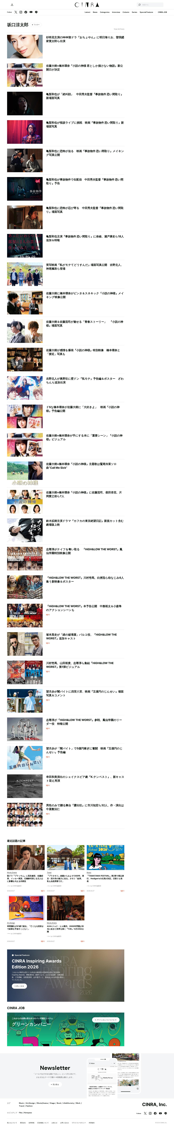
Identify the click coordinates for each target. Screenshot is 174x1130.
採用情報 (31, 1123)
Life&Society (68, 1103)
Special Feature (146, 12)
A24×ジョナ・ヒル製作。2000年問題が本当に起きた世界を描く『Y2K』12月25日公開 (65, 929)
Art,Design (30, 1103)
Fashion (29, 1106)
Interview (116, 12)
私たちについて (12, 1123)
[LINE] (36, 12)
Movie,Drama (42, 1103)
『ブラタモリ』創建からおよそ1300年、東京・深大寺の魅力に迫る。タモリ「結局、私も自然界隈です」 (65, 878)
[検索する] (139, 5)
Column (126, 12)
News (95, 12)
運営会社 (23, 1123)
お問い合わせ (64, 1123)
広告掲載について (43, 1123)
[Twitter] (16, 12)
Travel (21, 1106)
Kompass (28, 1112)
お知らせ (54, 1123)
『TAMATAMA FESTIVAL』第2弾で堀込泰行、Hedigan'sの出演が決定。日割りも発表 (105, 878)
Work (78, 1103)
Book (59, 1103)
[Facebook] (26, 12)
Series (134, 12)
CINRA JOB (162, 12)
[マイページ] (12, 4)
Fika (20, 1112)
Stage (52, 1103)
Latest (87, 12)
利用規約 (92, 1123)
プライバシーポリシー (79, 1123)
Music (21, 1103)
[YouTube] (31, 12)
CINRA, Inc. (154, 1104)
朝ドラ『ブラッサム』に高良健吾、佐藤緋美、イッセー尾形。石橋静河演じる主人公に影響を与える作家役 (25, 878)
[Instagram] (21, 12)
